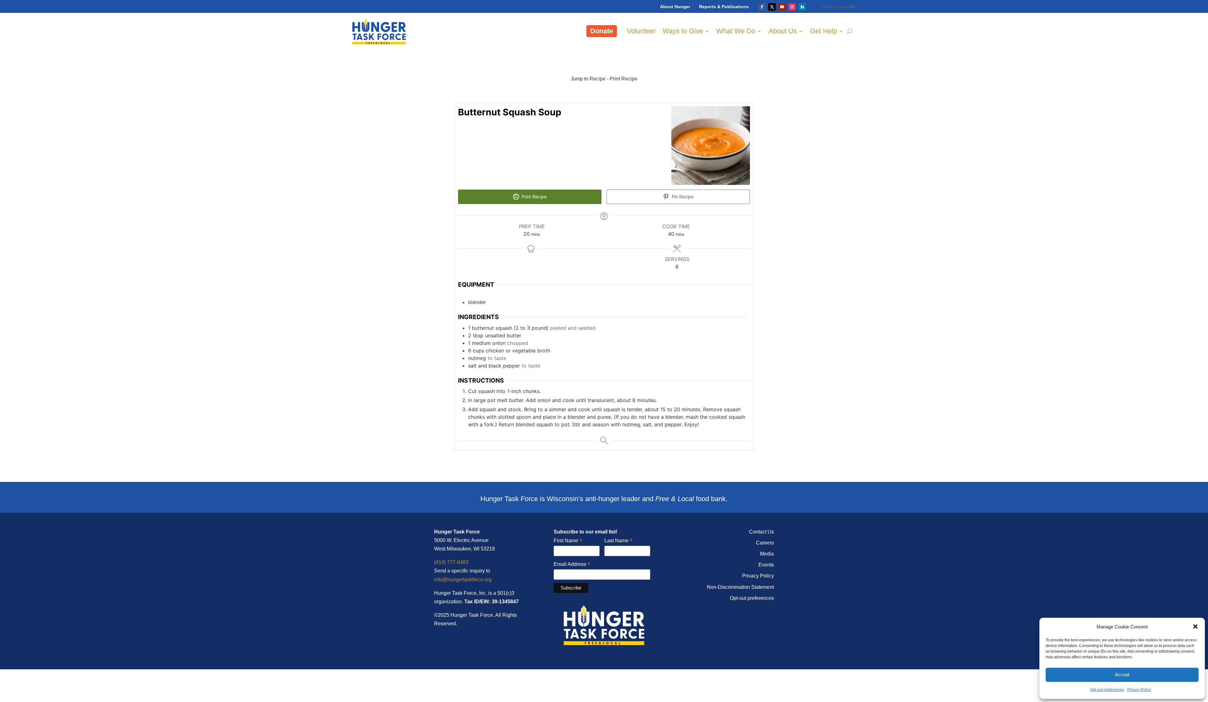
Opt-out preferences (1107, 690)
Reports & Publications (724, 6)
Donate (601, 31)
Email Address (572, 564)
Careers (765, 542)
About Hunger (675, 6)
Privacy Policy (1139, 690)
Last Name (618, 541)
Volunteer (641, 31)
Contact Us (761, 531)
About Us (783, 31)
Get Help (823, 31)
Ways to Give (683, 31)
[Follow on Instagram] (792, 7)
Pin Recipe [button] (681, 196)
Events (766, 564)
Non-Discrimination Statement (740, 587)
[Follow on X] (772, 7)
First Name (568, 541)
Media (767, 553)
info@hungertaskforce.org (463, 579)
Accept (1122, 674)
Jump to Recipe (588, 78)
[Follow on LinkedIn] (802, 7)
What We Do (735, 31)
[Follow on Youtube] (782, 7)
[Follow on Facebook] (762, 7)
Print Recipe (623, 78)
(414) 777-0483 (451, 562)
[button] (1195, 626)
